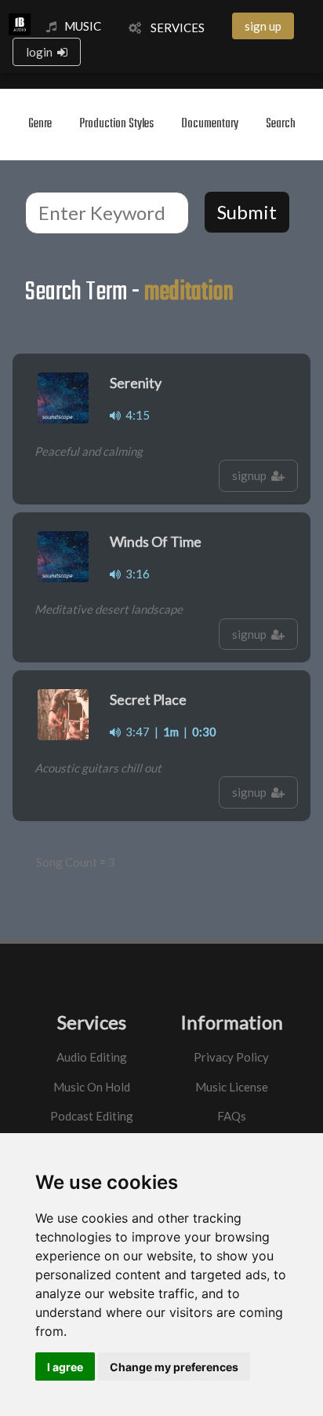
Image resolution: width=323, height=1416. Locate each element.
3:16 (135, 574)
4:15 (135, 415)
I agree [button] (65, 1367)
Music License (231, 1087)
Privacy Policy (231, 1057)
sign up (263, 26)
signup (251, 475)
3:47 (135, 732)
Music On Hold (91, 1087)
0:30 (204, 732)
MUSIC (82, 26)
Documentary (209, 124)
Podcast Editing (91, 1116)
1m (171, 732)
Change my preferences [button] (174, 1367)
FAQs (231, 1116)
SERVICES (173, 27)
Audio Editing (91, 1057)
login (41, 52)
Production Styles (116, 124)
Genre (40, 124)
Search (281, 124)
